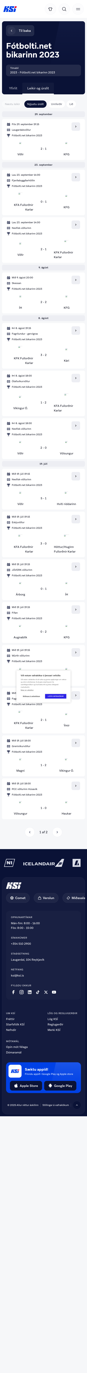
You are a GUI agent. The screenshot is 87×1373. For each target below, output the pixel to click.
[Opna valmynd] (78, 9)
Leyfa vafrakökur (56, 696)
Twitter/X (46, 992)
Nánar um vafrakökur (27, 690)
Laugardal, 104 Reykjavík (27, 960)
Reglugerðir (55, 1024)
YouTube (54, 992)
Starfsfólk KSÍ (15, 1024)
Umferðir (56, 104)
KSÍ (10, 9)
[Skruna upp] (77, 1105)
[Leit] (64, 9)
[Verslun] (50, 9)
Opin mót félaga (17, 1047)
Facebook (13, 992)
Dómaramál (14, 1052)
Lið (71, 104)
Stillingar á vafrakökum (55, 1105)
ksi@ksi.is (17, 975)
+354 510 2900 (21, 944)
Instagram (21, 992)
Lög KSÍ (53, 1019)
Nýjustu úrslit (35, 104)
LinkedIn (29, 992)
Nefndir (11, 1030)
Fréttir (10, 1019)
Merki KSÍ (54, 1030)
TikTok (37, 992)
